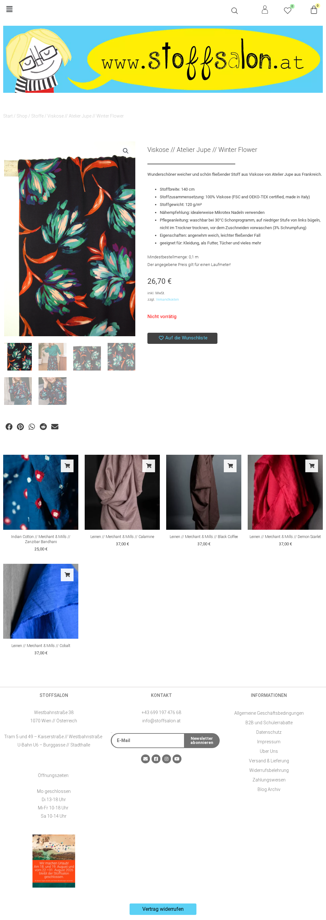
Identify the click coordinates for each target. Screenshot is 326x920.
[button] (115, 9)
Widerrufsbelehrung (269, 770)
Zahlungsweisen (269, 779)
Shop (22, 116)
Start (8, 116)
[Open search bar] (234, 11)
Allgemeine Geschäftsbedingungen (269, 713)
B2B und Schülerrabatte (269, 722)
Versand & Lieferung (269, 760)
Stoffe (37, 116)
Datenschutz (268, 732)
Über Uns (269, 751)
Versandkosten (167, 299)
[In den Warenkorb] (67, 466)
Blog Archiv (269, 789)
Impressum (268, 741)
